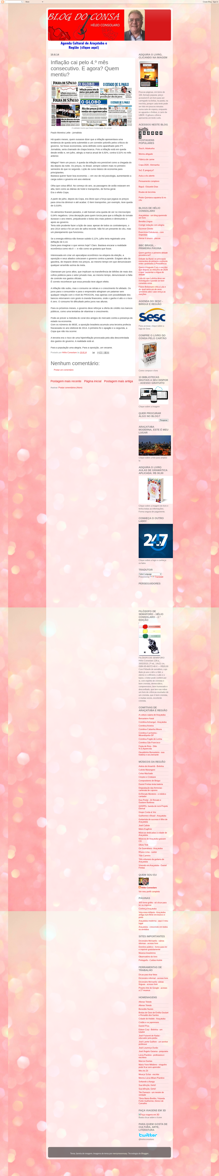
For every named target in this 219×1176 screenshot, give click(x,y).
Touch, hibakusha (146, 148)
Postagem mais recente (66, 381)
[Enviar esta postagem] (93, 352)
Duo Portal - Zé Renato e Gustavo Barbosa (150, 801)
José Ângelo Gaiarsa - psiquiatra (153, 1051)
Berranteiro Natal (146, 718)
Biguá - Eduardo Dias (148, 186)
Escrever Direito (146, 229)
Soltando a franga (147, 1081)
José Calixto (144, 825)
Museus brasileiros (147, 953)
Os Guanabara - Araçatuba (151, 848)
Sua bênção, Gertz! (147, 1085)
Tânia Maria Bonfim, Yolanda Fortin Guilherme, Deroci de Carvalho (152, 1100)
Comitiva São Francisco (149, 742)
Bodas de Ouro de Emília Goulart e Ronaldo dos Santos (153, 1013)
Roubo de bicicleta (147, 192)
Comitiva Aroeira (146, 726)
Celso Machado (146, 773)
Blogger (144, 1153)
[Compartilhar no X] (103, 352)
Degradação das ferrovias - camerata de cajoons (151, 789)
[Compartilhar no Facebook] (105, 352)
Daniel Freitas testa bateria (151, 784)
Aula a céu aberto (146, 176)
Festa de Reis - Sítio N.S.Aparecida (148, 747)
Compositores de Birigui (149, 780)
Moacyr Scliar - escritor (149, 1074)
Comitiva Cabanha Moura (150, 729)
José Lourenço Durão (148, 1048)
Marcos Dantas (145, 1061)
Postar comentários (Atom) (70, 387)
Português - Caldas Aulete (150, 960)
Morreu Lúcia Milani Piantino (151, 1078)
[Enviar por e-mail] (98, 352)
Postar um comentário (64, 370)
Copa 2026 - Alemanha (149, 165)
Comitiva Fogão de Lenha (150, 739)
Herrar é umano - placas (149, 238)
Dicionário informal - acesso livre (153, 978)
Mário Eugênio (145, 829)
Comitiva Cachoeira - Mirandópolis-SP (148, 734)
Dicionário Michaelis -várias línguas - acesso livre (151, 983)
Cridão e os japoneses (149, 1022)
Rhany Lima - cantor (148, 852)
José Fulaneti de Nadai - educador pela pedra (150, 1036)
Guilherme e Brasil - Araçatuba (152, 816)
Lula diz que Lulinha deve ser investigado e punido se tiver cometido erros (152, 280)
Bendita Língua (145, 221)
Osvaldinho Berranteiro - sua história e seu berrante (151, 753)
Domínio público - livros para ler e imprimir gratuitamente (153, 948)
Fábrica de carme (146, 159)
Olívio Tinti (143, 845)
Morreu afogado (146, 154)
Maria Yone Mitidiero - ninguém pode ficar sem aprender (153, 1065)
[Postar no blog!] (100, 352)
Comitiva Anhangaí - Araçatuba (153, 722)
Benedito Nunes (146, 1009)
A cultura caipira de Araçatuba (152, 715)
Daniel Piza (144, 1026)
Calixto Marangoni (147, 770)
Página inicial (92, 381)
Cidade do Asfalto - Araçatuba (152, 1018)
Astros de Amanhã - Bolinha (151, 766)
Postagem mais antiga (118, 381)
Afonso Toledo (145, 1002)
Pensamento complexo (149, 181)
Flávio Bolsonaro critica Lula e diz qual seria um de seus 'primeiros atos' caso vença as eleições (152, 290)
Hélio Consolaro (149, 887)
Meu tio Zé (143, 1071)
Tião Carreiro (144, 855)
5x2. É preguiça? (146, 170)
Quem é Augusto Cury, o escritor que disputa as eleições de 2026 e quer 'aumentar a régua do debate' (153, 271)
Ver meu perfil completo (149, 891)
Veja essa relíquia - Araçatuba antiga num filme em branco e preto (152, 914)
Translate (159, 577)
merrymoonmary (120, 1153)
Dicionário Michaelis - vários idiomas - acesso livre (151, 942)
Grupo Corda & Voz (147, 812)
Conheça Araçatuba (148, 908)
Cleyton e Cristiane (147, 777)
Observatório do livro (148, 956)
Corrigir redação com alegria (151, 225)
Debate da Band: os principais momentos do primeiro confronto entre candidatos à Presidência (153, 261)
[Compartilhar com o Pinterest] (108, 352)
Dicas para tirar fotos (148, 974)
